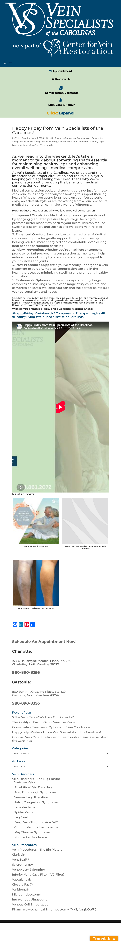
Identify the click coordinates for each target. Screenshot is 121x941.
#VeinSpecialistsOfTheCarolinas (60, 317)
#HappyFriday (22, 313)
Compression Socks (22, 141)
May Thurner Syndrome (32, 832)
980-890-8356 (26, 672)
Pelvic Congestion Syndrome (36, 802)
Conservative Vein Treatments (74, 141)
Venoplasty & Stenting (28, 869)
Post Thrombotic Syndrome (35, 792)
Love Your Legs (20, 145)
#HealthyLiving (23, 317)
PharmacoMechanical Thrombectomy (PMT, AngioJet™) (54, 909)
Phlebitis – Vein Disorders (33, 787)
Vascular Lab (21, 879)
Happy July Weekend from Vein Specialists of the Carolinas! (56, 732)
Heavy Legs (98, 141)
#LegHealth (97, 313)
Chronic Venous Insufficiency (36, 827)
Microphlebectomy (26, 894)
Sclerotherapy (22, 864)
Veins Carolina (22, 138)
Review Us (62, 79)
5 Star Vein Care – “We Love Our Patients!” (43, 717)
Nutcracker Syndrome (30, 837)
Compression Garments (62, 93)
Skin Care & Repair (61, 105)
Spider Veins (23, 812)
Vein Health (46, 145)
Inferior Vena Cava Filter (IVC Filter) (38, 874)
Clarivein (18, 854)
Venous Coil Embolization (31, 904)
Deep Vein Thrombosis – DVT (36, 822)
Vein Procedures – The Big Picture (37, 849)
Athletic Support (54, 138)
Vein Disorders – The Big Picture (36, 779)
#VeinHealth (43, 313)
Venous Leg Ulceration (31, 797)
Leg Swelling (24, 817)
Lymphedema (24, 807)
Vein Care (34, 145)
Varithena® (20, 889)
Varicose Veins (25, 782)
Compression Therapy (45, 141)
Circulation (70, 138)
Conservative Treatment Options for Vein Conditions (51, 727)
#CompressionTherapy (71, 313)
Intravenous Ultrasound (30, 899)
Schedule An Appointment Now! (44, 641)
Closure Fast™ (22, 884)
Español (67, 113)
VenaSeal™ (20, 859)
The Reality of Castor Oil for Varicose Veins (43, 722)
